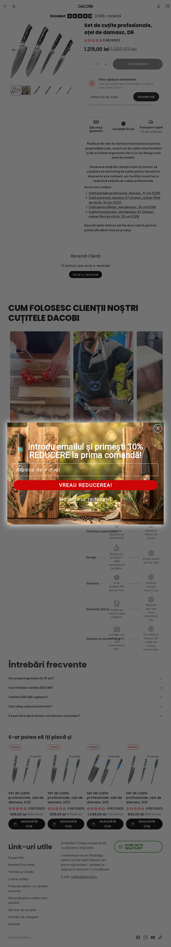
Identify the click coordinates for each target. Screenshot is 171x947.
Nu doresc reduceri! (85, 499)
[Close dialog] (158, 428)
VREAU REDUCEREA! (85, 485)
